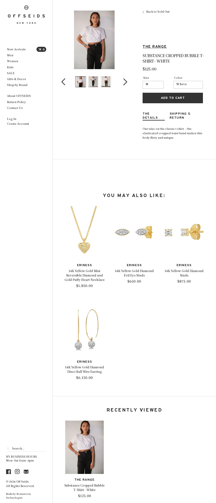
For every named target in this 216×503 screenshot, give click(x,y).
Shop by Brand (17, 85)
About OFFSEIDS (19, 96)
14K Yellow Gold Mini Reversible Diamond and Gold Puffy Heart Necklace (85, 276)
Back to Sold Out (158, 12)
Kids (10, 67)
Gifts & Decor (16, 79)
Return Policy (16, 102)
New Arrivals (16, 49)
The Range (155, 46)
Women (12, 61)
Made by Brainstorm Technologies (18, 496)
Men (10, 55)
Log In (11, 119)
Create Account (18, 124)
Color (178, 78)
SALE (11, 73)
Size (146, 78)
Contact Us (15, 108)
